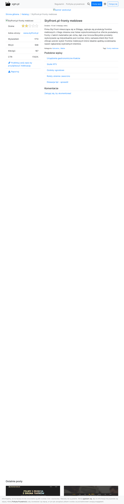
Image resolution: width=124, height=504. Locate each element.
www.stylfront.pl (30, 33)
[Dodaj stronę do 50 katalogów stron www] (62, 9)
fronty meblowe (112, 48)
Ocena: (11, 26)
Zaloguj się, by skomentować (57, 93)
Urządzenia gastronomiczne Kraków (63, 58)
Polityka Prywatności (19, 502)
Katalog (25, 14)
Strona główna (12, 14)
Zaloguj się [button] (113, 4)
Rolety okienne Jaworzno (58, 76)
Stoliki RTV (52, 64)
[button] (88, 4)
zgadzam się (87, 499)
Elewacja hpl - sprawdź (57, 82)
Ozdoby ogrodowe (55, 70)
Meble (63, 48)
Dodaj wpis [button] (96, 4)
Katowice (56, 48)
